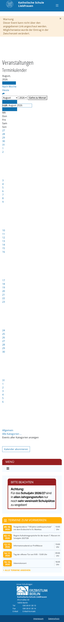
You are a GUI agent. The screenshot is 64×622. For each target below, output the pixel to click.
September (11, 109)
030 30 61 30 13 (29, 605)
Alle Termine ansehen (17, 570)
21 (3, 294)
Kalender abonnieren (16, 449)
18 (3, 284)
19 (3, 287)
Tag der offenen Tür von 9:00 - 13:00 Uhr (30, 554)
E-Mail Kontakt (29, 611)
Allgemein (7, 430)
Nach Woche (9, 86)
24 (3, 330)
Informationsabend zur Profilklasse (28, 545)
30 (3, 141)
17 (3, 280)
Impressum (38, 618)
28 (3, 134)
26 (3, 337)
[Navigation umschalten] (57, 5)
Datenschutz (53, 618)
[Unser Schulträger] (32, 590)
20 (3, 291)
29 (3, 137)
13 (3, 241)
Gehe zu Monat (37, 97)
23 (3, 301)
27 (3, 130)
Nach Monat (9, 83)
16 (3, 251)
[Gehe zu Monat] (3, 93)
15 (3, 248)
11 (3, 234)
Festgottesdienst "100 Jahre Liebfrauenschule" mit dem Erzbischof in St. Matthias (33, 528)
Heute (5, 90)
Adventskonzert (20, 563)
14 (3, 244)
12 (3, 237)
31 (3, 144)
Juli (6, 101)
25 (3, 334)
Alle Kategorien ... (12, 433)
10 (3, 230)
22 (3, 298)
